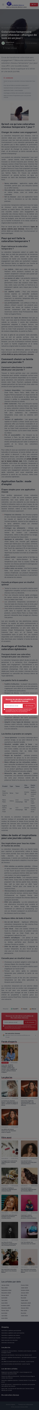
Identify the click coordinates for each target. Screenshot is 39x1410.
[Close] (35, 698)
